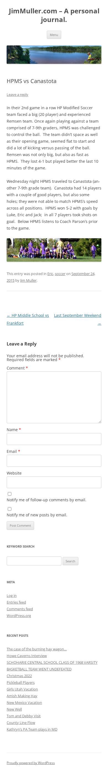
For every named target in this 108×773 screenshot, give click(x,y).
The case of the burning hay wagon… (37, 649)
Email (13, 451)
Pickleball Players (21, 682)
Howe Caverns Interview (27, 655)
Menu (54, 35)
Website (14, 473)
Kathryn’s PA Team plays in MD (32, 729)
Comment (17, 368)
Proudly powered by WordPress (31, 762)
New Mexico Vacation (24, 702)
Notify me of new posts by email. (37, 514)
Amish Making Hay (22, 695)
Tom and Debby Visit (24, 715)
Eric (50, 273)
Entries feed (16, 602)
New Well (14, 709)
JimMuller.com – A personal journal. (54, 15)
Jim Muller (28, 280)
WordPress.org (19, 615)
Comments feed (20, 608)
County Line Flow (21, 722)
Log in (12, 595)
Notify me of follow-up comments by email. (46, 499)
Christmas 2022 (19, 675)
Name (14, 429)
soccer (60, 273)
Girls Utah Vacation (22, 689)
